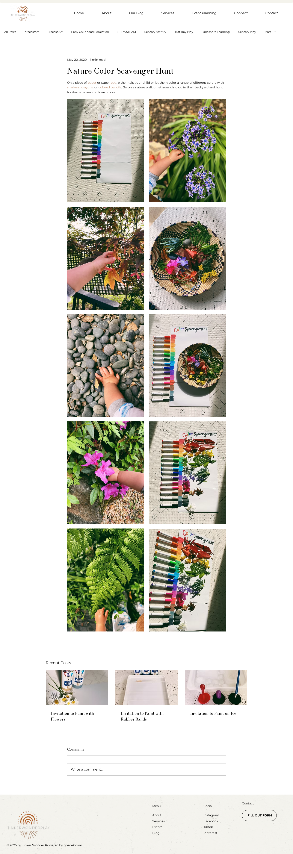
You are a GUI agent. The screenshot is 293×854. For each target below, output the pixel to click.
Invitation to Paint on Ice (213, 713)
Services (158, 821)
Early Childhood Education (90, 31)
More (268, 31)
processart (31, 31)
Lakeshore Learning (216, 31)
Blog (156, 833)
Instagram (211, 815)
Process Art (55, 31)
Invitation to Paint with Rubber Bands (142, 716)
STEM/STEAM (127, 31)
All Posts (10, 31)
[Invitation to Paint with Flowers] (77, 687)
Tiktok (208, 827)
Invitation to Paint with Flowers (72, 716)
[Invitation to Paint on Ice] (216, 687)
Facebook (211, 821)
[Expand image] (105, 150)
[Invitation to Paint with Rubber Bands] (146, 687)
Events (157, 827)
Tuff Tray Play (184, 31)
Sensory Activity (155, 31)
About (157, 815)
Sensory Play (247, 31)
